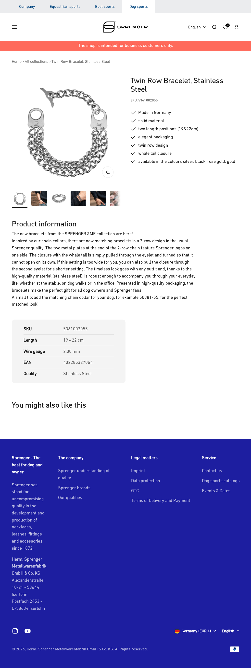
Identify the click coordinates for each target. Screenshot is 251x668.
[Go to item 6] (118, 199)
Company (27, 6)
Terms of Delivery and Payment (160, 500)
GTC (135, 490)
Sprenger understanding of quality (84, 474)
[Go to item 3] (59, 199)
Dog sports (138, 6)
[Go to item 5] (98, 199)
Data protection (145, 480)
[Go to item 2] (39, 199)
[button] (236, 27)
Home (17, 61)
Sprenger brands (74, 487)
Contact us (212, 470)
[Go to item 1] (19, 199)
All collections (36, 61)
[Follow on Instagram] (15, 631)
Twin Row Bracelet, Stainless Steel (80, 61)
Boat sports (105, 6)
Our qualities (70, 497)
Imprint (138, 470)
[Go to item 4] (78, 199)
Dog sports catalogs (221, 480)
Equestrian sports (65, 6)
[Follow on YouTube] (27, 631)
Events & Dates (216, 490)
